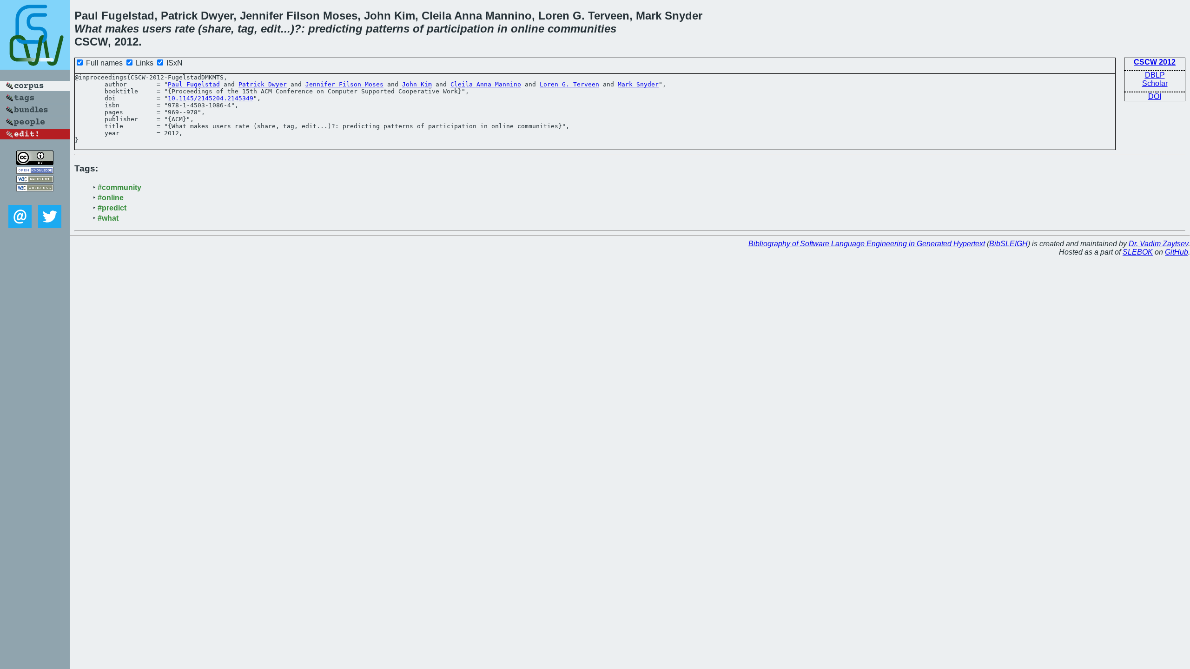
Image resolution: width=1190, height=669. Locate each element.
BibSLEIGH (1008, 244)
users (157, 28)
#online (111, 198)
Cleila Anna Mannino (485, 84)
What (88, 28)
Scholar (1155, 83)
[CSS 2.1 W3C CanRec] (34, 198)
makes (122, 28)
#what (108, 218)
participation (460, 28)
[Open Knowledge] (34, 171)
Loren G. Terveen (569, 84)
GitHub (1176, 252)
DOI (1154, 96)
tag (246, 28)
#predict (112, 208)
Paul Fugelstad (194, 84)
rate (185, 28)
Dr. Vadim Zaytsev (1158, 244)
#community (119, 187)
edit (271, 28)
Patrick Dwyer (262, 84)
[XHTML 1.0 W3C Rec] (34, 180)
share (216, 28)
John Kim (417, 84)
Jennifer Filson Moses (344, 84)
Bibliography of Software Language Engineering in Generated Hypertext (866, 244)
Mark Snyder (638, 84)
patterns (388, 28)
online (527, 28)
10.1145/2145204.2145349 (210, 98)
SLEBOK (1138, 252)
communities (582, 28)
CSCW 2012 (1155, 62)
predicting (335, 28)
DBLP (1155, 75)
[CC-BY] (34, 162)
